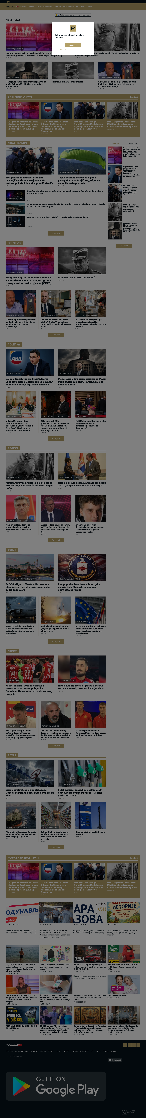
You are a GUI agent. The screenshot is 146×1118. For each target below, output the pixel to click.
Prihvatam (73, 45)
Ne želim (63, 49)
